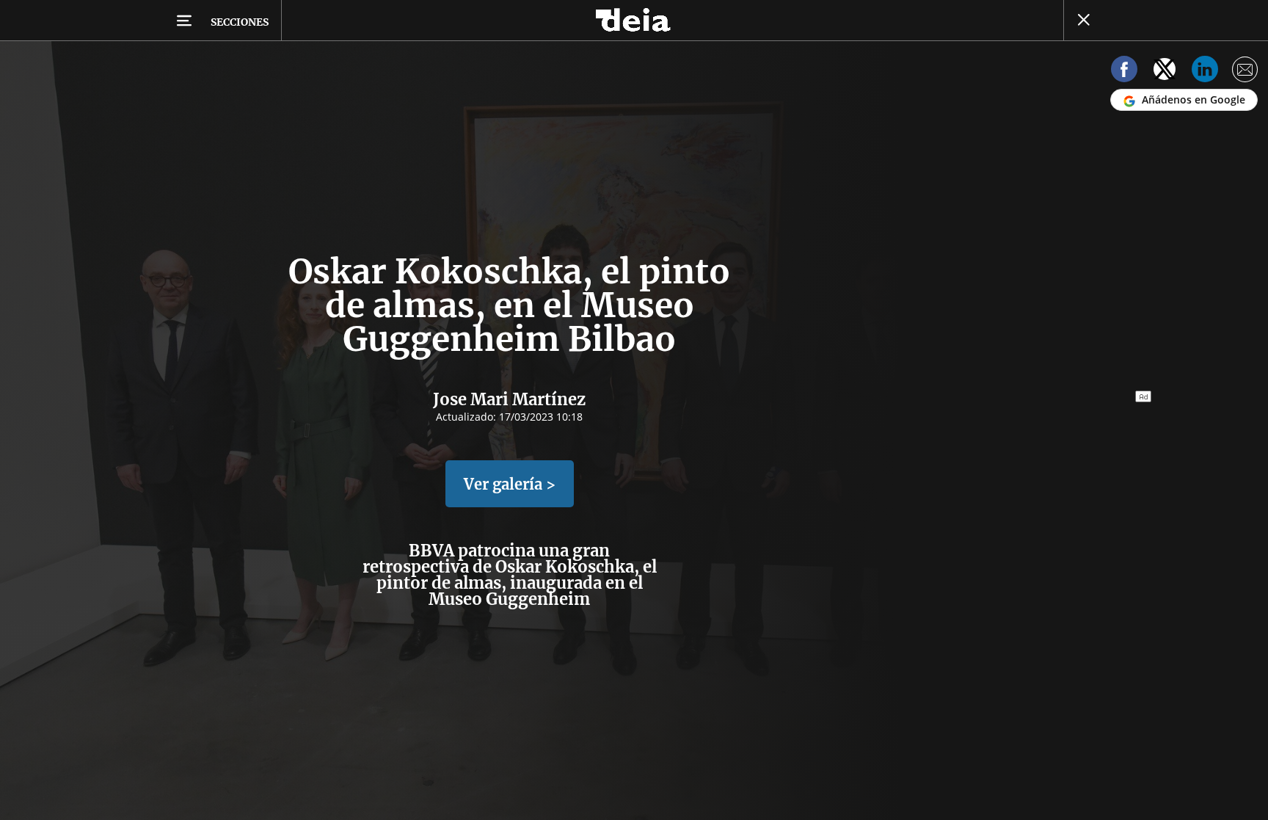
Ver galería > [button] (509, 484)
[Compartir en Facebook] (1124, 71)
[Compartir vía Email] (1245, 71)
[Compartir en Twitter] (1164, 71)
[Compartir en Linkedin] (1205, 71)
